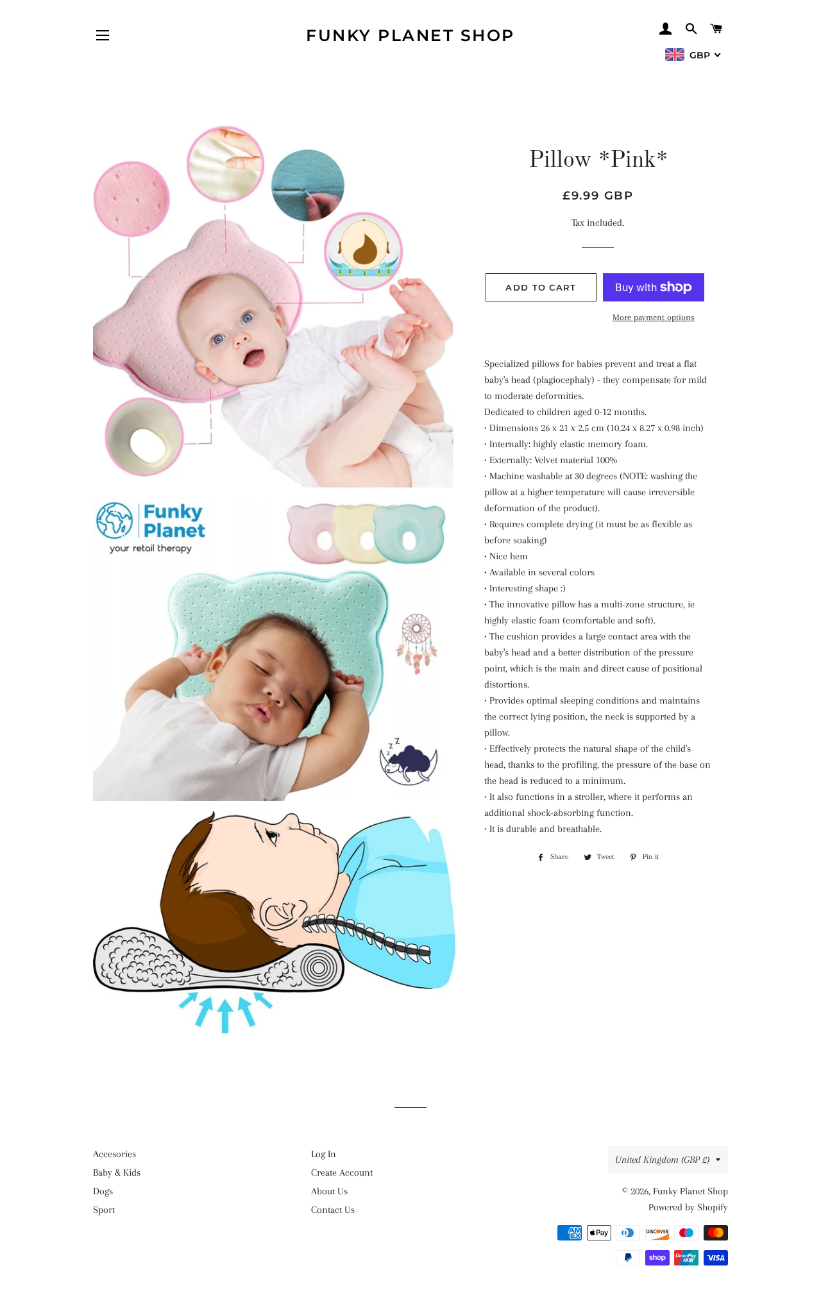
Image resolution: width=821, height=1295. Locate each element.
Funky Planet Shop (410, 35)
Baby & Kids (116, 1172)
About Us (329, 1191)
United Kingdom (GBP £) (662, 1159)
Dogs (103, 1191)
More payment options (654, 317)
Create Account (342, 1172)
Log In (323, 1154)
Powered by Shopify (688, 1207)
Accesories (114, 1154)
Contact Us (333, 1209)
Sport (104, 1209)
